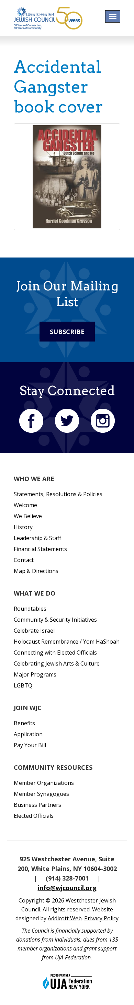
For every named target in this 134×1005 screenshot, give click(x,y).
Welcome (25, 505)
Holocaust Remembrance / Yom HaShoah (67, 641)
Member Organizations (44, 783)
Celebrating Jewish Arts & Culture (57, 663)
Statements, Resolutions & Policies (58, 494)
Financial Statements (40, 549)
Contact (24, 560)
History (23, 527)
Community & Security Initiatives (55, 619)
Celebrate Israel (34, 630)
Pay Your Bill (30, 745)
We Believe (28, 516)
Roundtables (30, 608)
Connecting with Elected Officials (55, 652)
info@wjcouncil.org (67, 888)
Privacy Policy (101, 918)
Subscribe (67, 331)
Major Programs (35, 674)
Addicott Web (65, 918)
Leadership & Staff (37, 538)
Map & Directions (36, 571)
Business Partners (37, 805)
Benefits (24, 723)
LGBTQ (23, 685)
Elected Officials (34, 815)
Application (28, 734)
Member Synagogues (41, 794)
